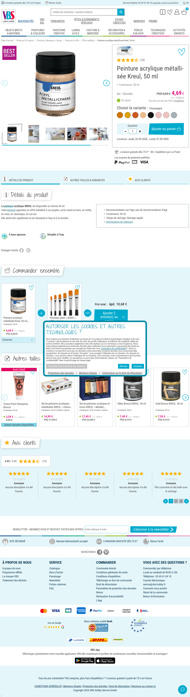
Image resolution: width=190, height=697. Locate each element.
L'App (99, 600)
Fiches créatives (119, 21)
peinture (9, 206)
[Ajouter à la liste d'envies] (181, 51)
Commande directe (106, 568)
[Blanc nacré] (158, 115)
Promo (153, 21)
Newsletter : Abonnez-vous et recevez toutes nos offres (48, 529)
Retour (99, 592)
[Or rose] (166, 115)
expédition (179, 100)
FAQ (51, 588)
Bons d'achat (56, 572)
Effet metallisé (88, 40)
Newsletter (54, 580)
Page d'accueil (7, 40)
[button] (4, 83)
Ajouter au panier (163, 129)
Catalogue (54, 568)
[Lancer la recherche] (121, 12)
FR (187, 3)
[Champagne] (143, 115)
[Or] (128, 115)
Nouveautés (26, 21)
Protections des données (61, 372)
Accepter (138, 366)
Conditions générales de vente (112, 572)
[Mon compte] (176, 11)
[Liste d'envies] (169, 11)
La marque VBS (10, 576)
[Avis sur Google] (54, 625)
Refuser (123, 366)
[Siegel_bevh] (98, 627)
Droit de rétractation (106, 584)
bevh (109, 621)
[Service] (162, 11)
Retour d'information (154, 596)
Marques (139, 21)
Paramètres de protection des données (116, 588)
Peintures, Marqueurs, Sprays (49, 40)
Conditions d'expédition (108, 576)
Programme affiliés (12, 572)
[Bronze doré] (120, 115)
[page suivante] (186, 501)
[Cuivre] (135, 115)
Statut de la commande (155, 592)
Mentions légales (88, 372)
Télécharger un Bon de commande (114, 580)
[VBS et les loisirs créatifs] (8, 16)
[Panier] (184, 11)
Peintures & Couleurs (25, 40)
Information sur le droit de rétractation (122, 372)
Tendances (57, 21)
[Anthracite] (151, 115)
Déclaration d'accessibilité (109, 596)
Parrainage (55, 576)
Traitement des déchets (14, 580)
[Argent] (174, 115)
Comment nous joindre (155, 588)
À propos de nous (11, 568)
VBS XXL (42, 21)
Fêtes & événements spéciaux (86, 21)
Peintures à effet (72, 40)
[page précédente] (165, 501)
